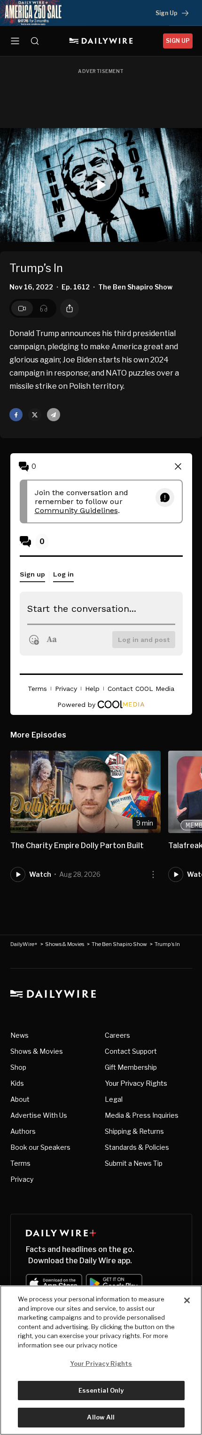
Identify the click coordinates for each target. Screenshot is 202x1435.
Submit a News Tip (134, 1163)
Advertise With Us (38, 1115)
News (19, 1035)
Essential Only (101, 1390)
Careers (117, 1035)
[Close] (187, 1300)
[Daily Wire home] (101, 41)
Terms (20, 1163)
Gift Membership (131, 1067)
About (20, 1099)
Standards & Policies (137, 1147)
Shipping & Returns (134, 1131)
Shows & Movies (64, 944)
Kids (17, 1083)
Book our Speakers (40, 1147)
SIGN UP (178, 40)
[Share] (69, 308)
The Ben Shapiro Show (119, 944)
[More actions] (153, 874)
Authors (23, 1131)
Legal (114, 1099)
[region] (101, 1360)
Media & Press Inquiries (142, 1115)
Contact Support (131, 1051)
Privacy (21, 1179)
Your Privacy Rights (136, 1083)
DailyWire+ (24, 944)
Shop (18, 1067)
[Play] (101, 185)
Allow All (101, 1417)
